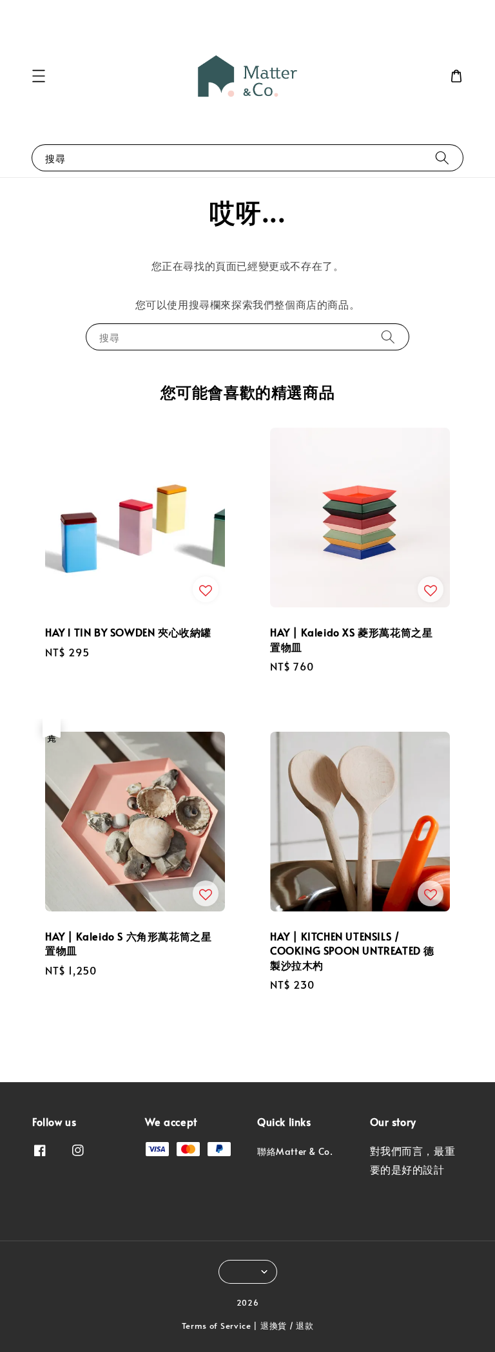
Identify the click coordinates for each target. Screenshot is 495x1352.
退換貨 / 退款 (287, 1325)
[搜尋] (442, 157)
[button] (38, 76)
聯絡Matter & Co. (295, 1151)
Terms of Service (216, 1325)
